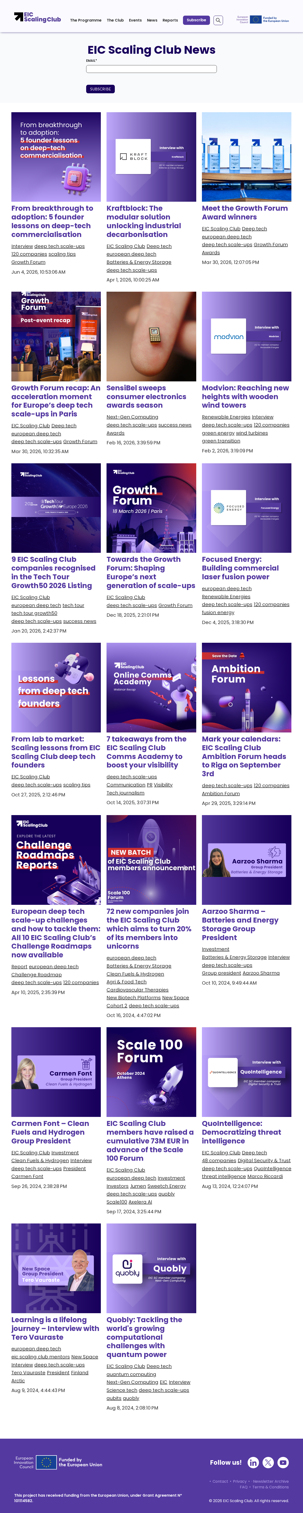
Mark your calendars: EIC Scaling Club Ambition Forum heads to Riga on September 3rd (244, 756)
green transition (221, 440)
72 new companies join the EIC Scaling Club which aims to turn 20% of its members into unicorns (149, 928)
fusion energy (218, 612)
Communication (126, 784)
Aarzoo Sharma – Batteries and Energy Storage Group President (240, 924)
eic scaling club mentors (40, 1356)
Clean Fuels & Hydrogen (135, 974)
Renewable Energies (226, 417)
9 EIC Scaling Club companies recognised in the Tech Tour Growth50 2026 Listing (53, 572)
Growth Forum (28, 262)
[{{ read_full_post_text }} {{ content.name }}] (151, 157)
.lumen (138, 1186)
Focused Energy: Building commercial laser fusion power (240, 568)
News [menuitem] (152, 20)
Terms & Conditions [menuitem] (270, 1487)
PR (149, 784)
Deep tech (159, 246)
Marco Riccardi (265, 1176)
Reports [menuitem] (170, 20)
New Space (175, 997)
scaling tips (62, 254)
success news (175, 425)
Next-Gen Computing (132, 417)
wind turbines (252, 433)
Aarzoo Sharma (261, 973)
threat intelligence (224, 1176)
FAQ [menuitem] (244, 1487)
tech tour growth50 (34, 613)
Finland (80, 1372)
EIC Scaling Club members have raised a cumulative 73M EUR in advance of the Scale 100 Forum (150, 1141)
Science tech (122, 1390)
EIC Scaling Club (126, 246)
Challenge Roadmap (36, 974)
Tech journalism (125, 793)
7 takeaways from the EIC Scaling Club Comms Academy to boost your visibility (147, 752)
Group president (221, 973)
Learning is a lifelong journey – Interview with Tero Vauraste (55, 1328)
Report (19, 966)
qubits (114, 1398)
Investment (215, 949)
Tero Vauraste (28, 1372)
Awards (211, 252)
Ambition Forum (221, 793)
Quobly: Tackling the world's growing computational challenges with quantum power (144, 1337)
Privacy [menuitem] (240, 1481)
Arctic (18, 1380)
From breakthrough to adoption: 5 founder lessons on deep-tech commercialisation (52, 221)
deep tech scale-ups (59, 246)
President (74, 1168)
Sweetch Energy (166, 1186)
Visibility (163, 784)
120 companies (29, 254)
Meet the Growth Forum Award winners (245, 212)
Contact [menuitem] (220, 1481)
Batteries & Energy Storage (139, 262)
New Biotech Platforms (134, 997)
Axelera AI (140, 1202)
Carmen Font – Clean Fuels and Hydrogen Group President (50, 1132)
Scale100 (117, 1202)
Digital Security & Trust (264, 1160)
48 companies (219, 1160)
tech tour (73, 605)
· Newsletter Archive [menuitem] (270, 1481)
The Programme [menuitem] (86, 20)
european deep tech (131, 254)
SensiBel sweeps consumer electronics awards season (147, 397)
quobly (166, 1194)
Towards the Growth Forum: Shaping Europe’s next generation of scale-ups (151, 572)
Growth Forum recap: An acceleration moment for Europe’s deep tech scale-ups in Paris (56, 401)
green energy (218, 433)
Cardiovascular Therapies (138, 989)
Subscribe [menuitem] (196, 20)
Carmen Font (27, 1176)
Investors (118, 1186)
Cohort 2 (117, 1005)
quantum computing (131, 1374)
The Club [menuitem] (115, 20)
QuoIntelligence (272, 1168)
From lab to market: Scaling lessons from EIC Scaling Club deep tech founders (56, 752)
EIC (163, 1382)
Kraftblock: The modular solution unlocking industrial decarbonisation (144, 221)
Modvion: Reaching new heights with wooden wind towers (245, 397)
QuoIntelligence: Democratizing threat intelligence (241, 1132)
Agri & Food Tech (127, 981)
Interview (22, 246)
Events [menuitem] (135, 20)
